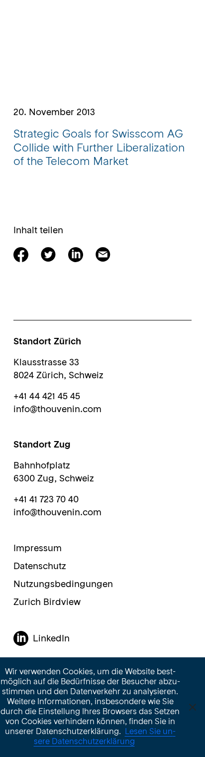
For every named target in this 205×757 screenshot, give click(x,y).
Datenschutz (39, 566)
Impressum (37, 548)
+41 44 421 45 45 (46, 396)
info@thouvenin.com (57, 409)
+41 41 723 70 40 (46, 499)
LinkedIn (51, 638)
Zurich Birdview (47, 602)
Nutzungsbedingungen (63, 584)
